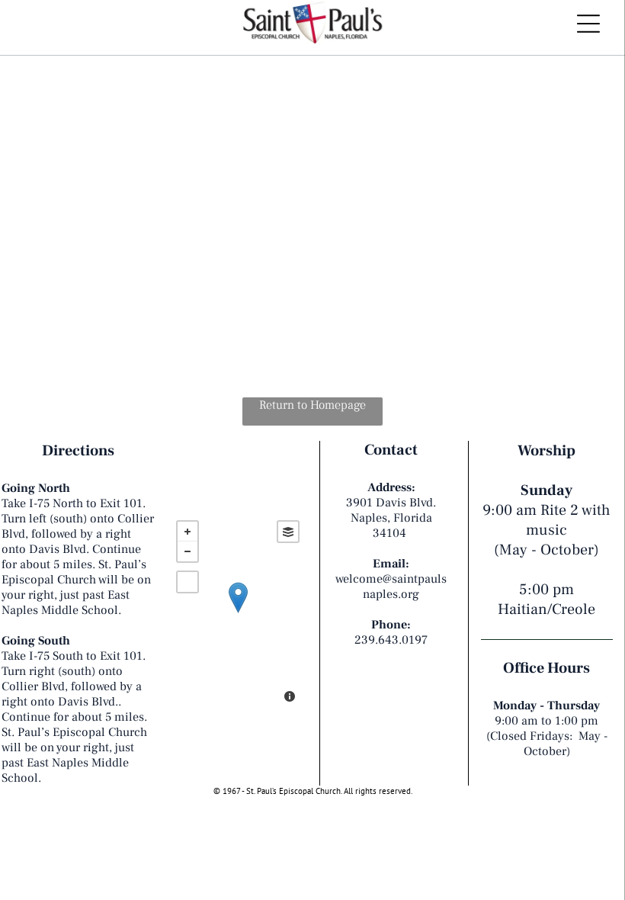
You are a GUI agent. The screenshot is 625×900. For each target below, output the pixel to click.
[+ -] (237, 613)
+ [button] (187, 532)
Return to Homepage (312, 405)
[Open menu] (588, 23)
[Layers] (288, 532)
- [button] (187, 551)
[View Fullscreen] (187, 582)
